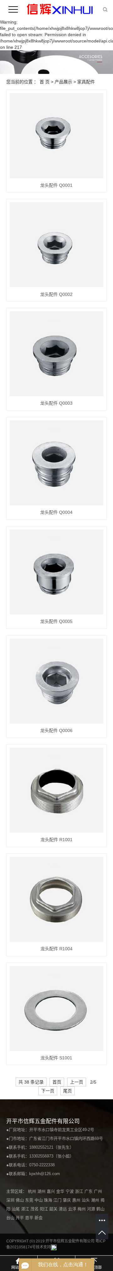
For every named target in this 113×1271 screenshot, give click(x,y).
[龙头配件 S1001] (56, 1008)
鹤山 (100, 1209)
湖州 (42, 1191)
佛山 (20, 1200)
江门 (58, 1200)
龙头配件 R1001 (56, 839)
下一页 (47, 1090)
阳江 (44, 1209)
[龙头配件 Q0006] (56, 681)
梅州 (82, 1209)
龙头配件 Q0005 (56, 621)
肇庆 (67, 1200)
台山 (11, 1217)
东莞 (30, 1200)
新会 (39, 1217)
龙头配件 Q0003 (56, 403)
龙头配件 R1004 (56, 948)
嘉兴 (51, 1191)
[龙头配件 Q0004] (56, 462)
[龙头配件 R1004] (56, 899)
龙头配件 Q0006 (56, 730)
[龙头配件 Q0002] (56, 244)
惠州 (77, 1200)
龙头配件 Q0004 (56, 512)
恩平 (30, 1217)
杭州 (32, 1191)
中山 (39, 1200)
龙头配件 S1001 (56, 1057)
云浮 (73, 1209)
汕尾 (16, 1209)
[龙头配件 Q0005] (56, 572)
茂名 (35, 1209)
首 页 (45, 81)
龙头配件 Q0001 (56, 185)
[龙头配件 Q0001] (56, 135)
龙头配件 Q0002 (56, 294)
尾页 (67, 1090)
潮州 (95, 1200)
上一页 (76, 1082)
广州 (98, 1191)
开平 (20, 1217)
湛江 (25, 1209)
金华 (61, 1191)
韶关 (54, 1209)
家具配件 (86, 81)
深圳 (11, 1200)
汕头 (86, 1200)
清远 (63, 1209)
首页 (56, 1082)
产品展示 (63, 81)
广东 (89, 1191)
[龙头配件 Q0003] (56, 353)
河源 (91, 1209)
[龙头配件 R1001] (56, 790)
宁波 (70, 1191)
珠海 (48, 1200)
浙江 (79, 1191)
